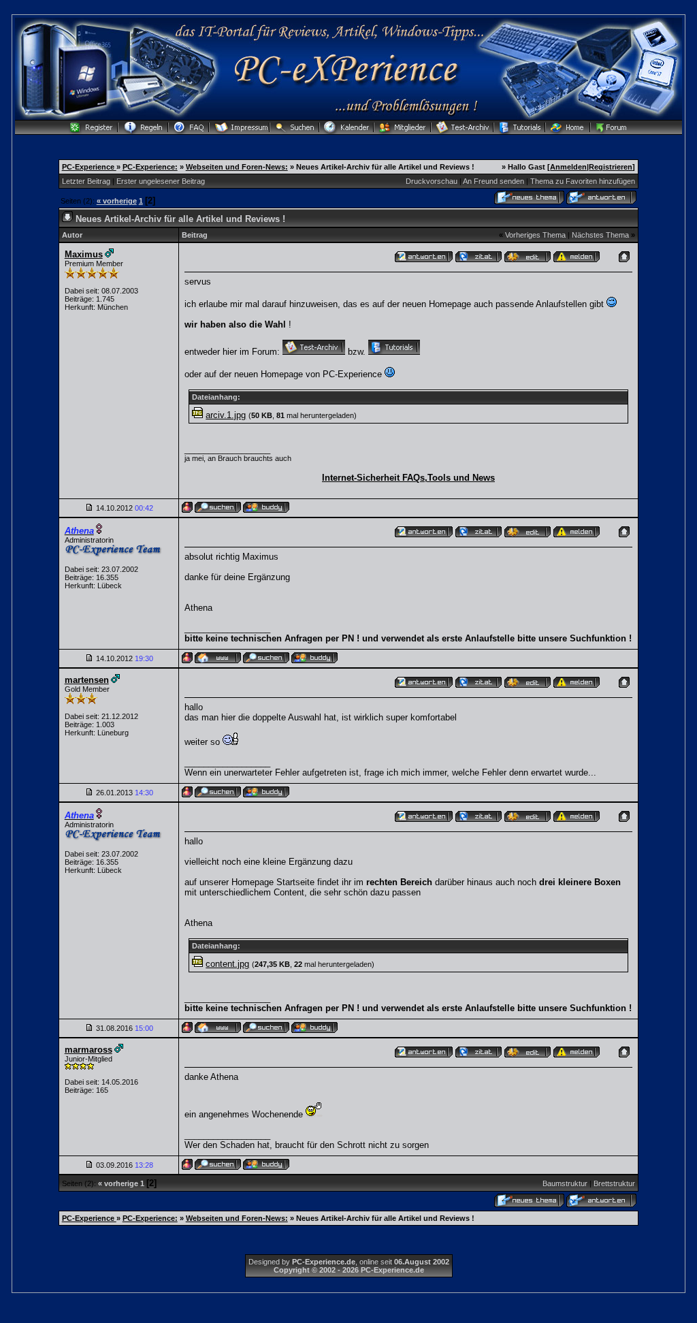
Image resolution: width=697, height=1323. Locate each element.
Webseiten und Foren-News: (237, 167)
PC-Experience (89, 167)
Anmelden (568, 167)
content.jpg (227, 964)
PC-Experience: (150, 167)
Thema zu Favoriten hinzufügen (582, 181)
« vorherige (117, 201)
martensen (87, 680)
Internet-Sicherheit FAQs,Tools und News (408, 478)
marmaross (88, 1050)
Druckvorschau (431, 181)
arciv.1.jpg (226, 415)
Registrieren (610, 167)
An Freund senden (493, 181)
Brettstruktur (614, 1183)
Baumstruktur (564, 1183)
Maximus (84, 254)
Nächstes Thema (600, 235)
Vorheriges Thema (535, 235)
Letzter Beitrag (86, 181)
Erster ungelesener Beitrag (160, 181)
